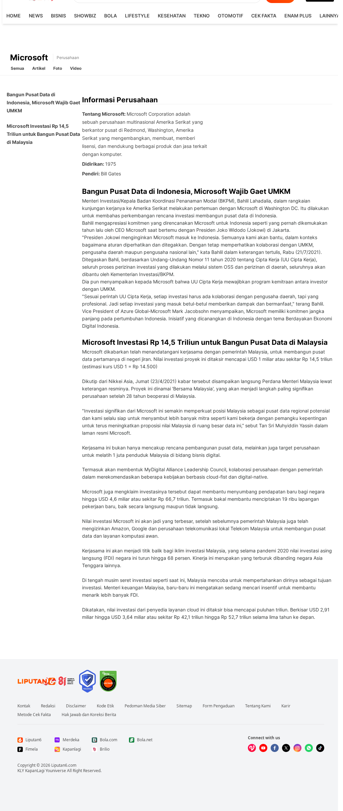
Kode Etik (105, 706)
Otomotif (230, 15)
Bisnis (58, 15)
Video (75, 68)
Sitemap (184, 706)
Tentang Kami (258, 706)
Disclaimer (76, 706)
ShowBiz (85, 15)
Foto (57, 68)
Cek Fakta (263, 15)
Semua (17, 68)
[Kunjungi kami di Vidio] (252, 748)
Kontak (23, 706)
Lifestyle (137, 15)
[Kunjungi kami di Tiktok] (320, 748)
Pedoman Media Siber (145, 706)
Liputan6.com (63, 765)
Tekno (202, 15)
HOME (13, 15)
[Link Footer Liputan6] (46, 681)
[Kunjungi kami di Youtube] (263, 748)
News (36, 15)
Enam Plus (298, 15)
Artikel (38, 68)
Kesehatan (172, 15)
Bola (110, 15)
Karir (285, 706)
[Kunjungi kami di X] (286, 748)
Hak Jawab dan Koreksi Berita (89, 714)
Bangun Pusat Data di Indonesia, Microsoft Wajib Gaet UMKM (43, 102)
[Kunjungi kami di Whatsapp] (309, 748)
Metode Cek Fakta (34, 714)
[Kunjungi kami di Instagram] (297, 748)
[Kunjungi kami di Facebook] (275, 748)
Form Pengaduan (218, 706)
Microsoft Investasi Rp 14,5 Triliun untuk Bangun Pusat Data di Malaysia (43, 134)
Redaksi (48, 706)
